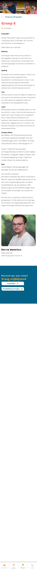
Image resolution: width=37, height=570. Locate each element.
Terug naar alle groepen (13, 17)
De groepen (11, 283)
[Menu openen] (34, 7)
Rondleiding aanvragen (11, 289)
